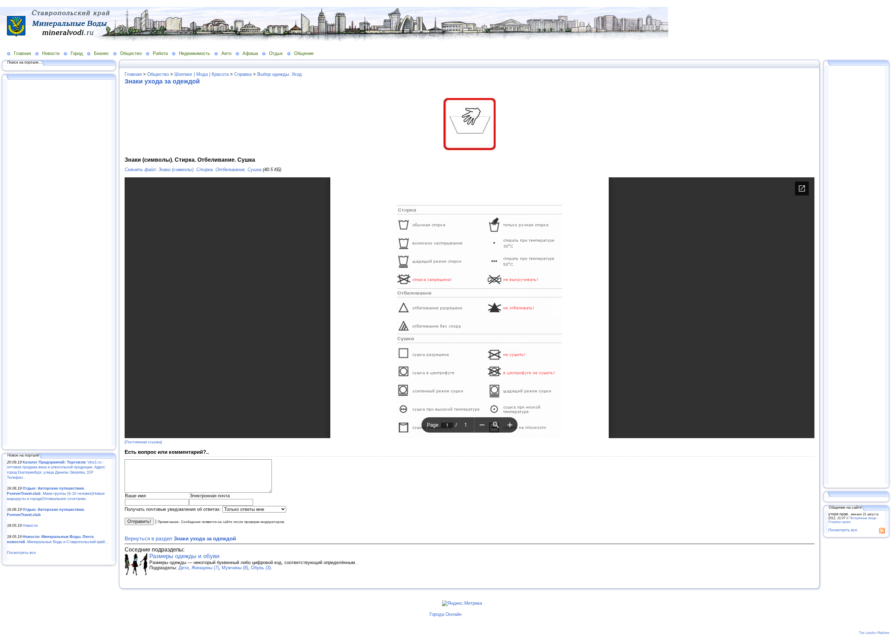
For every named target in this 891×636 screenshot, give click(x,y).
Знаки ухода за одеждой (162, 81)
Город (77, 53)
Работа (160, 53)
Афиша (250, 53)
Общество (131, 53)
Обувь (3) (261, 567)
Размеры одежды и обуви (184, 556)
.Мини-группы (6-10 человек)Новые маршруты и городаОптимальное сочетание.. (56, 493)
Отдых (276, 53)
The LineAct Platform (874, 633)
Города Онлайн (445, 614)
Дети (184, 567)
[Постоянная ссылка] (143, 442)
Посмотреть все (21, 552)
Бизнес (101, 53)
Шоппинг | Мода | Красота (201, 74)
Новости (51, 53)
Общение (304, 53)
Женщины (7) (205, 567)
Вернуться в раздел (180, 538)
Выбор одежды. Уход (279, 74)
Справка (243, 74)
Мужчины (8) (235, 567)
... (357, 562)
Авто (226, 53)
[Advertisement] (59, 263)
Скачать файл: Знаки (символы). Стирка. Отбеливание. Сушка (193, 169)
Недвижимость (194, 53)
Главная (22, 53)
